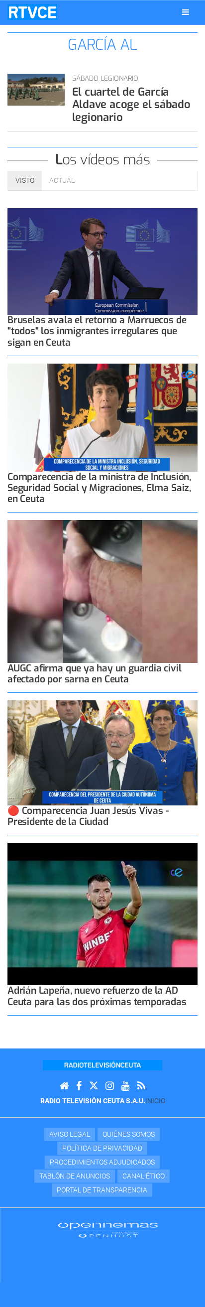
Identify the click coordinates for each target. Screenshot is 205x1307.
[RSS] (141, 1086)
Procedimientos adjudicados (102, 1162)
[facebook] (79, 1086)
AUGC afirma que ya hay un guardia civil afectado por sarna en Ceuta (94, 673)
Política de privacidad (102, 1148)
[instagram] (109, 1086)
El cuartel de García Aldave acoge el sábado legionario (131, 105)
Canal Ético (143, 1176)
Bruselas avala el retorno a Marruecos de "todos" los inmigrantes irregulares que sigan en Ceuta (96, 331)
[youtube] (125, 1086)
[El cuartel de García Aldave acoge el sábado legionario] (36, 90)
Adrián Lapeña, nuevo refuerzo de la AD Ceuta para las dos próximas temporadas (97, 996)
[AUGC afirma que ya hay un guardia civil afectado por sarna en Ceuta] (102, 591)
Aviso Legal (69, 1134)
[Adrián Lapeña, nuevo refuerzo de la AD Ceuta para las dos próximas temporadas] (102, 914)
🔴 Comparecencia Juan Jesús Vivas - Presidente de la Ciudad (88, 816)
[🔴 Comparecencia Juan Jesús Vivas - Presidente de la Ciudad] (102, 752)
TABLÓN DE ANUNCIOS (74, 1176)
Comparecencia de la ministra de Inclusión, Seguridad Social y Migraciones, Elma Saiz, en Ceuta (99, 488)
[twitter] (93, 1086)
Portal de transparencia (102, 1190)
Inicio (155, 1101)
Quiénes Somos (128, 1134)
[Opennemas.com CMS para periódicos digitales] (108, 1230)
